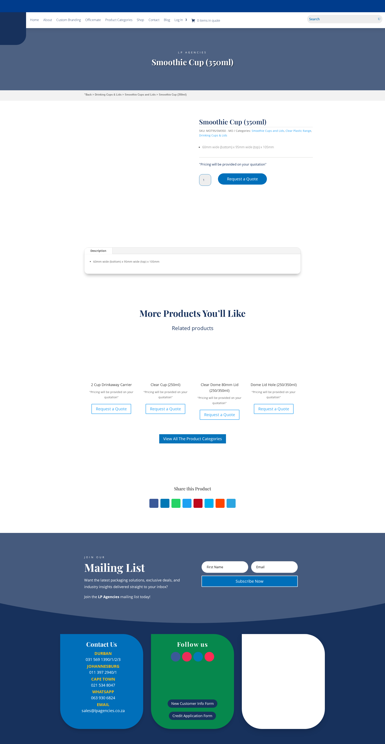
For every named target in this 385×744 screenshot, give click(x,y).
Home (34, 20)
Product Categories (118, 20)
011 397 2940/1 (103, 672)
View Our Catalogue (193, 6)
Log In (178, 20)
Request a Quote (242, 179)
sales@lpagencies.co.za (103, 710)
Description (98, 251)
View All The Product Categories (192, 438)
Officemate (93, 20)
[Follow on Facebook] (175, 657)
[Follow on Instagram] (187, 657)
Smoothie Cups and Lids (140, 94)
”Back (88, 94)
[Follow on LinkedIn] (198, 657)
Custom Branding (68, 20)
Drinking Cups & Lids (108, 94)
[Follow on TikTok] (209, 657)
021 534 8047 (103, 685)
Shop (140, 20)
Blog (167, 20)
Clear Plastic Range (298, 131)
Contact (154, 20)
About (47, 20)
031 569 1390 (98, 659)
